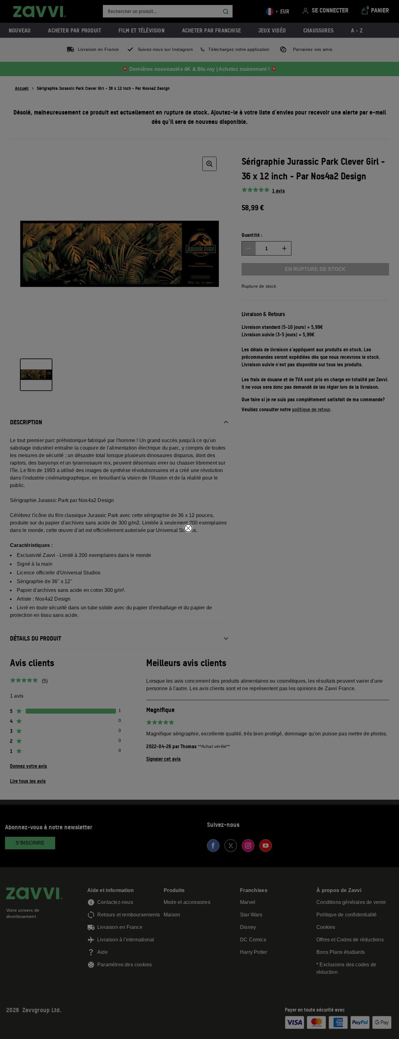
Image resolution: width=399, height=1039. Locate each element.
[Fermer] (188, 528)
